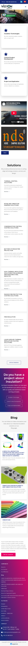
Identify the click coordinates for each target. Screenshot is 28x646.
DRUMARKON (4, 606)
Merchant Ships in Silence (7, 591)
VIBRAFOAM (6, 520)
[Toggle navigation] (25, 7)
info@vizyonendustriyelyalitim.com (11, 632)
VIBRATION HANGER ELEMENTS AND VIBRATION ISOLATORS (12, 486)
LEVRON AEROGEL (5, 618)
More (5, 152)
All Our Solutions (14, 362)
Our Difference (4, 571)
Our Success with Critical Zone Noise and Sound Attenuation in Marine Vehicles (12, 596)
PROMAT (3, 604)
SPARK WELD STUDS (6, 608)
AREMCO (3, 615)
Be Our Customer (8, 554)
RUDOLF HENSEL (5, 620)
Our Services (4, 569)
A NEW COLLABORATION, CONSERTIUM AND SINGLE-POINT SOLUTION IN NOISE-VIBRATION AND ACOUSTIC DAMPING (13, 454)
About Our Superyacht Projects (8, 593)
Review (6, 191)
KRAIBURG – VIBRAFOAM (6, 613)
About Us (3, 567)
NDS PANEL (3, 611)
